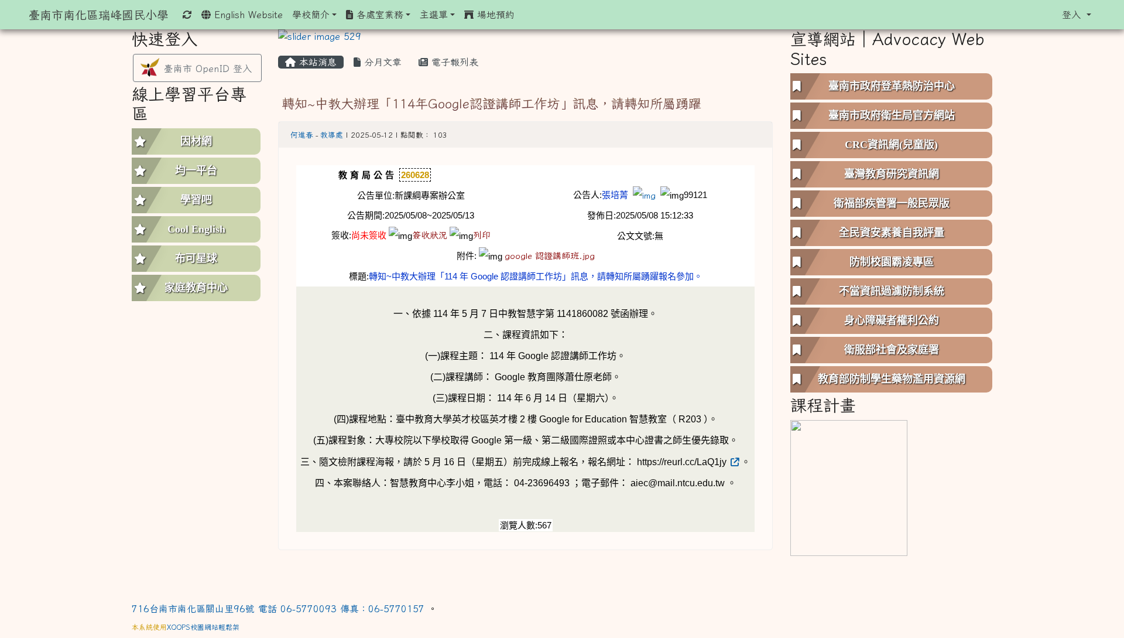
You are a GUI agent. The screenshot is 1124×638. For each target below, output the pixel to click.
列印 (482, 235)
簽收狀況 (429, 235)
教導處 (331, 135)
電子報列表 (453, 62)
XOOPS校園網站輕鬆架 (203, 626)
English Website (247, 14)
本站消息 (316, 62)
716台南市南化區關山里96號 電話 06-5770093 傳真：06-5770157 (280, 608)
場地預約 (494, 14)
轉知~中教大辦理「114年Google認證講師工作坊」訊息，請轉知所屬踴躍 (491, 103)
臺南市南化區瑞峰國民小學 (98, 15)
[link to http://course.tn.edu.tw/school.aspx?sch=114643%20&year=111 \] (848, 487)
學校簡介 (311, 14)
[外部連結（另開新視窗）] (734, 461)
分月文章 (381, 62)
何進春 (301, 135)
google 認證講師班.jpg (550, 255)
